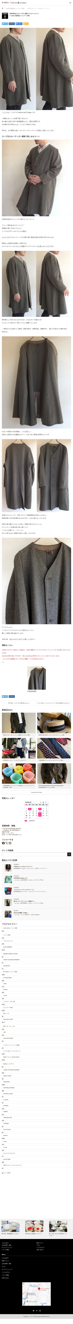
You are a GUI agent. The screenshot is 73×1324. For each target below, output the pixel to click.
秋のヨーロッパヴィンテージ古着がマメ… (24, 901)
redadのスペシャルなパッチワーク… (23, 866)
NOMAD (5, 1111)
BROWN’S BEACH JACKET (10, 953)
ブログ (38, 1245)
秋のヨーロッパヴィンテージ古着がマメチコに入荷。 (17, 735)
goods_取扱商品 (15, 15)
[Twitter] (33, 1310)
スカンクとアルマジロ (9, 1153)
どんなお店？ (5, 1243)
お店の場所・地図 (6, 1245)
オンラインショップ (7, 1247)
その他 (5, 995)
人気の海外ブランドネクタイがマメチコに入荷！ (51, 760)
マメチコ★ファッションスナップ (12, 1051)
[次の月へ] (46, 802)
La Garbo (5, 1099)
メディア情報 (5, 1249)
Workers (5, 989)
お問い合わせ (39, 1249)
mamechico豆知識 (8, 1038)
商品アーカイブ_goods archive (11, 1057)
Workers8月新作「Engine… (21, 912)
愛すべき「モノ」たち (9, 1026)
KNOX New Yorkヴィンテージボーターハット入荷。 (52, 735)
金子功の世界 (6, 1159)
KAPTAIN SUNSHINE (8, 1087)
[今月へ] (43, 802)
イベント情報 (6, 935)
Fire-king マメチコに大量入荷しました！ (19, 703)
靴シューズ (6, 1013)
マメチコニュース (8, 941)
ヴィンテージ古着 (24, 15)
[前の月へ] (40, 802)
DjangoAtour (6, 965)
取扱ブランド (39, 1243)
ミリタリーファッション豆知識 (11, 1045)
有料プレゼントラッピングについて (12, 1165)
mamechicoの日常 (8, 1019)
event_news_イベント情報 (10, 928)
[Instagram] (39, 1310)
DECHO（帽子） (7, 1076)
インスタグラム (40, 1247)
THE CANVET (7, 1129)
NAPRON (5, 1105)
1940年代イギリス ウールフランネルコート (15, 760)
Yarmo (5, 1141)
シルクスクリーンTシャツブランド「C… (24, 889)
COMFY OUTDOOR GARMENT (11, 959)
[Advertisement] (36, 1190)
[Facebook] (36, 1310)
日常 (4, 1032)
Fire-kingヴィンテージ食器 (10, 971)
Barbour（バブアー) (8, 1064)
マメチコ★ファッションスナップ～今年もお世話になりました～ (53, 703)
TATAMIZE (6, 1123)
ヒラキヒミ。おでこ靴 (9, 1001)
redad (4, 983)
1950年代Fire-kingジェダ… (21, 878)
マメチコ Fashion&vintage (35, 1316)
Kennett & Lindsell (8, 1093)
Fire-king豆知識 (7, 977)
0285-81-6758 (5, 831)
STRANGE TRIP (7, 1117)
